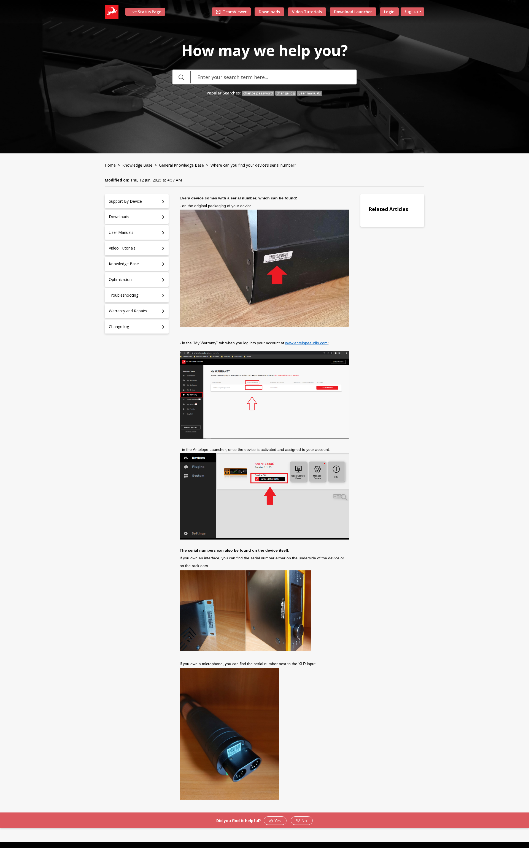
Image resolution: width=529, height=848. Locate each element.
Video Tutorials (307, 11)
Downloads (269, 11)
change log (286, 93)
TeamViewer (235, 11)
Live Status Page (145, 11)
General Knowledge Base (181, 165)
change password (258, 93)
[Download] (254, 362)
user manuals (309, 93)
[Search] (181, 77)
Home (110, 165)
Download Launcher (353, 11)
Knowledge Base (137, 165)
